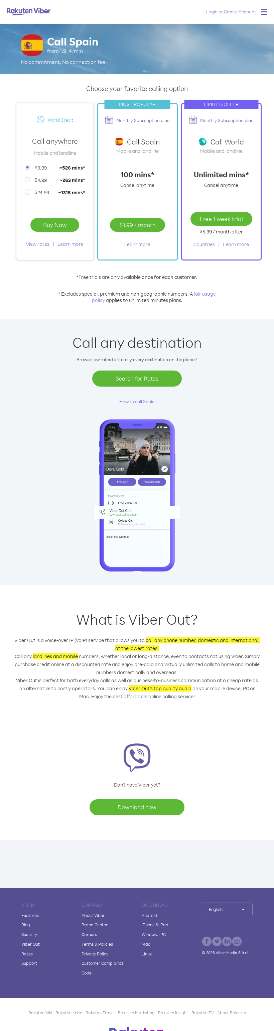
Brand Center (95, 924)
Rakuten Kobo (68, 1012)
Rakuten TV (202, 1012)
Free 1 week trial (221, 218)
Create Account (240, 11)
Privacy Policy (95, 953)
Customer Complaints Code (102, 967)
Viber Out (30, 944)
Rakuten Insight (173, 1012)
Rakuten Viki (40, 1012)
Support (29, 963)
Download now (137, 807)
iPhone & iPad (155, 924)
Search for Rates (137, 378)
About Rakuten (231, 1012)
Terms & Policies (97, 944)
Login (212, 11)
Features (30, 915)
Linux (147, 953)
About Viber (93, 915)
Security (29, 934)
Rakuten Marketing (136, 1012)
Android (149, 915)
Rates (27, 953)
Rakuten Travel (100, 1012)
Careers (89, 934)
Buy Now (54, 224)
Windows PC (154, 934)
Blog (25, 924)
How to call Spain (137, 401)
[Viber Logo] (29, 11)
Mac (146, 944)
